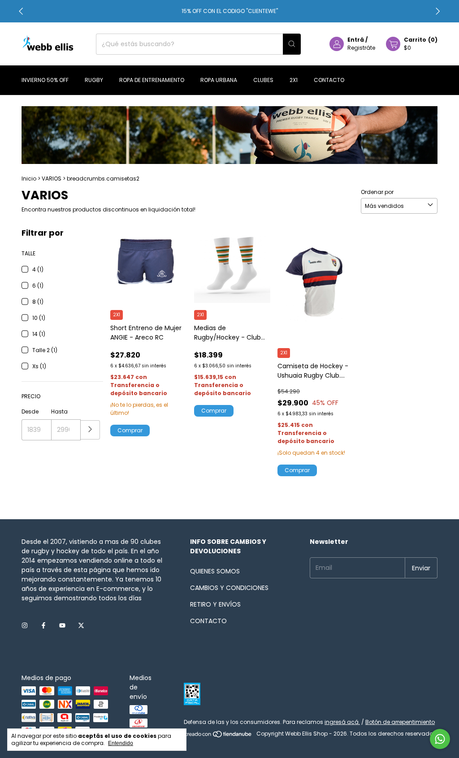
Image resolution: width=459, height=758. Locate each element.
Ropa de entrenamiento (151, 80)
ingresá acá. (342, 722)
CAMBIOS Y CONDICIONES (229, 587)
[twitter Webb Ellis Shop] (81, 625)
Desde (30, 411)
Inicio (29, 178)
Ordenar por (377, 192)
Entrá (355, 39)
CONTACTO (208, 620)
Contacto (329, 80)
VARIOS (51, 178)
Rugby (94, 80)
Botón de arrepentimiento (400, 722)
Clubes (263, 80)
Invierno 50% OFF (45, 80)
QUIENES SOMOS (215, 571)
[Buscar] (292, 44)
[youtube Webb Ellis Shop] (62, 625)
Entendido (120, 743)
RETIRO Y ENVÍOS (215, 604)
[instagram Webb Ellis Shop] (25, 625)
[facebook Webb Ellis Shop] (43, 625)
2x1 (294, 80)
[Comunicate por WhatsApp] (440, 739)
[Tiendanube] (218, 736)
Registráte (361, 48)
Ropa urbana (218, 80)
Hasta (59, 411)
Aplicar (90, 429)
